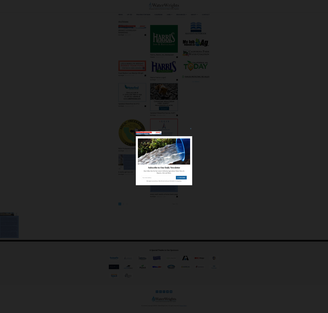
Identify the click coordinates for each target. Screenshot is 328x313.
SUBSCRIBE (182, 177)
